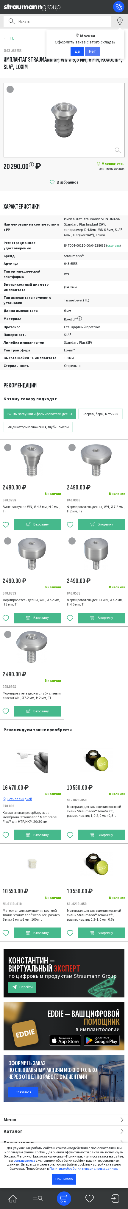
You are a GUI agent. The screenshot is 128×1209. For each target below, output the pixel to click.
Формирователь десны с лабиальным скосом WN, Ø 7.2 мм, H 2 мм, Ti (32, 695)
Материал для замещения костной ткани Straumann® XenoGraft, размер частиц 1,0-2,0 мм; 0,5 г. (94, 811)
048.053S (73, 593)
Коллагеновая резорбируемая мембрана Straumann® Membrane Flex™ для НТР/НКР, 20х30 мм (30, 817)
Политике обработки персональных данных (83, 1168)
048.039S (9, 593)
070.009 (8, 805)
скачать (113, 245)
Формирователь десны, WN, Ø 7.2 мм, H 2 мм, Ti (96, 509)
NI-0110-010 (12, 903)
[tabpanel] (64, 558)
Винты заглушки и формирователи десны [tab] (39, 414)
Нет (92, 51)
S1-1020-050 (77, 800)
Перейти (26, 987)
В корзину (41, 524)
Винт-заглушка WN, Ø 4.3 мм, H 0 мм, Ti (31, 509)
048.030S (9, 686)
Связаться (23, 1092)
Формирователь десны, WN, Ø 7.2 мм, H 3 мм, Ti (31, 602)
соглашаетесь (24, 1160)
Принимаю (64, 1179)
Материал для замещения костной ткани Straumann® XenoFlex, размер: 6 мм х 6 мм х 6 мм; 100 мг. (31, 915)
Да (77, 51)
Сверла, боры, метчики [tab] (100, 414)
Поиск (11, 21)
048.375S (9, 500)
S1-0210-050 (77, 903)
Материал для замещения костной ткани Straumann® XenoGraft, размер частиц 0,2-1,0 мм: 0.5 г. (94, 915)
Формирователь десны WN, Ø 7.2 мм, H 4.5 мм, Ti (95, 602)
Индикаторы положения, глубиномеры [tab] (38, 427)
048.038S (73, 500)
